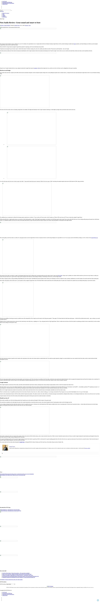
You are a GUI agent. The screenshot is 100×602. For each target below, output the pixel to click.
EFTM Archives (3, 584)
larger (75, 43)
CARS (3, 15)
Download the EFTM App (7, 2)
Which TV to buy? (5, 13)
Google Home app (94, 237)
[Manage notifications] (98, 600)
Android (35, 68)
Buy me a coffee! (87, 448)
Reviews (26, 25)
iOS (39, 68)
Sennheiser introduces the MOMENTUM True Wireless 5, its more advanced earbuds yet (18, 577)
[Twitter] (2, 453)
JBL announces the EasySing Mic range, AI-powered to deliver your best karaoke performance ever (20, 576)
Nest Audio (60, 275)
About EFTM (4, 4)
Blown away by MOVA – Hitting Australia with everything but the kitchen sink (16, 574)
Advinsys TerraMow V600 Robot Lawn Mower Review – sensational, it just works (17, 575)
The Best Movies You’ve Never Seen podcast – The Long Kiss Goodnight (16, 573)
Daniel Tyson (17, 25)
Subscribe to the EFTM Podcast (8, 3)
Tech (3, 14)
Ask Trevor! (4, 1)
